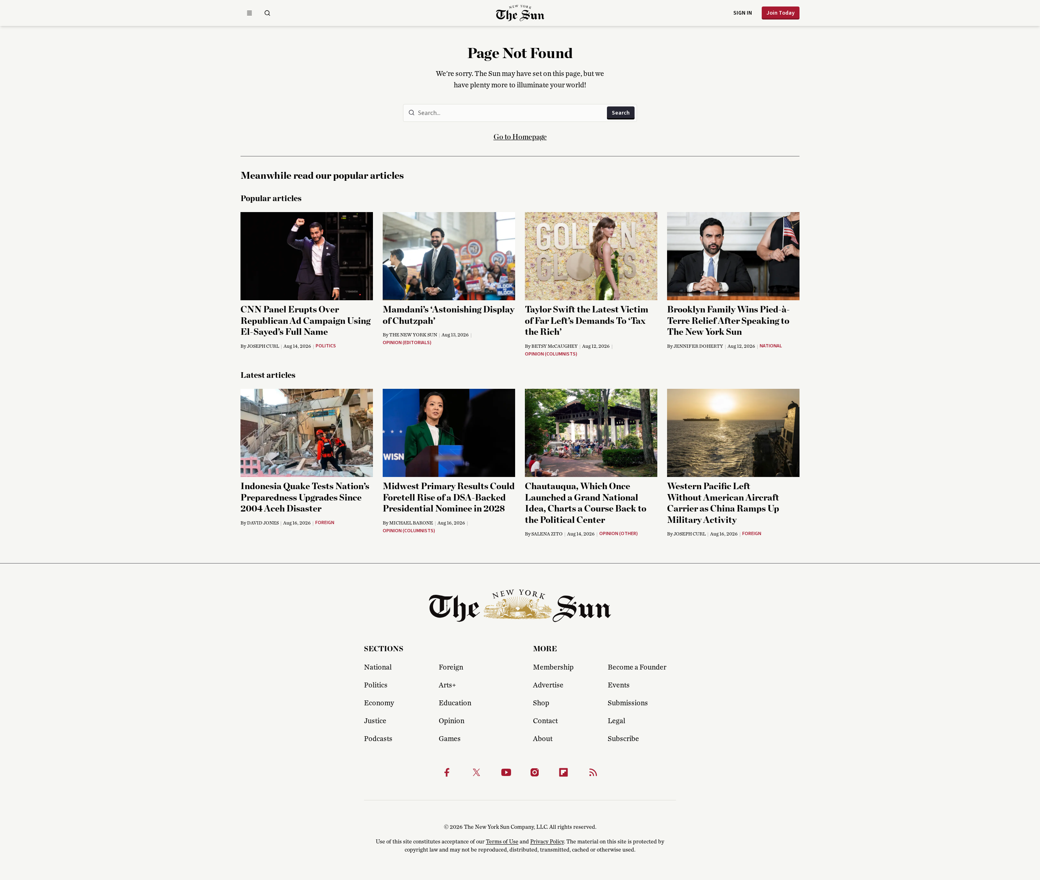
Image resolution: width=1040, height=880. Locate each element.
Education (455, 703)
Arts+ (447, 685)
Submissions (628, 703)
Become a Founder (637, 667)
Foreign (451, 667)
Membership (553, 667)
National (378, 667)
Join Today (781, 13)
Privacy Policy (547, 842)
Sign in (742, 13)
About (542, 739)
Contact (545, 721)
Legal (616, 721)
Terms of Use (502, 842)
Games (450, 739)
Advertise (548, 685)
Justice (375, 721)
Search (621, 113)
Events (619, 685)
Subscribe (623, 739)
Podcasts (378, 739)
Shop (541, 703)
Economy (379, 703)
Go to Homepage (520, 137)
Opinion (451, 721)
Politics (376, 685)
